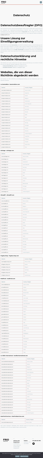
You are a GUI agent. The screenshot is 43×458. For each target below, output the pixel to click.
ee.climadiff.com (4, 219)
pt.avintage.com (4, 186)
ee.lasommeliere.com (5, 111)
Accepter (17, 456)
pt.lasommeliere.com (5, 125)
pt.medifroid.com (5, 341)
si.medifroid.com (4, 344)
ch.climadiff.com (4, 209)
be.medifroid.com (5, 289)
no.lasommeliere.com (5, 122)
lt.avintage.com (4, 178)
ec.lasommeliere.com (5, 141)
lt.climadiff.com (4, 230)
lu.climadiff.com (4, 233)
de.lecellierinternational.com (7, 375)
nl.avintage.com (4, 183)
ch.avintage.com (4, 161)
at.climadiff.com (4, 203)
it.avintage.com (4, 175)
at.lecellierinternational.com (7, 364)
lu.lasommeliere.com (5, 120)
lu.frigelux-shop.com (5, 275)
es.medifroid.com (5, 311)
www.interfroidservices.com (7, 422)
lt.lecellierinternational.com (7, 391)
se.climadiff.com (4, 246)
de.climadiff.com (4, 214)
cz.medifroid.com (5, 303)
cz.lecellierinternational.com (7, 372)
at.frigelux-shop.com (5, 264)
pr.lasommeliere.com (5, 144)
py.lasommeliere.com (5, 138)
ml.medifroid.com (5, 336)
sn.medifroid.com (5, 346)
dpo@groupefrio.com (5, 34)
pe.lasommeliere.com (5, 147)
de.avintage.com (4, 167)
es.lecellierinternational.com (7, 383)
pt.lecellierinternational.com (7, 404)
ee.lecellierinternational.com (7, 380)
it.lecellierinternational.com (7, 388)
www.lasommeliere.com (6, 90)
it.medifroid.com (4, 322)
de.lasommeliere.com (5, 106)
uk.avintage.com (4, 191)
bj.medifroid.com (5, 295)
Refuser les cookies (24, 456)
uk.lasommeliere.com (5, 133)
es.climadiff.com (4, 222)
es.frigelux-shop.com (5, 272)
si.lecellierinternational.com (7, 410)
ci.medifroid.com (4, 298)
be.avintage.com (4, 159)
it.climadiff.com (4, 228)
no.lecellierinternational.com (7, 402)
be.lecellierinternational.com (7, 366)
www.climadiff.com (5, 200)
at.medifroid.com (5, 287)
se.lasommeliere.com (5, 128)
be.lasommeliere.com (5, 98)
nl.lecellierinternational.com (7, 399)
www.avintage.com (5, 156)
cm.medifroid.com (5, 300)
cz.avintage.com (4, 164)
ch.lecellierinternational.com (7, 369)
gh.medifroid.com (5, 317)
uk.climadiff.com (4, 252)
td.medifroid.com (5, 349)
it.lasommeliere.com (5, 117)
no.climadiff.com (4, 241)
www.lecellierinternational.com (7, 361)
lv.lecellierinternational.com (7, 396)
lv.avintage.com (4, 180)
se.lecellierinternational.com (7, 407)
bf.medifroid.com (5, 292)
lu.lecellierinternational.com (7, 394)
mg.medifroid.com (5, 333)
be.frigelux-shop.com (5, 267)
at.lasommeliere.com (5, 95)
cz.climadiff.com (4, 211)
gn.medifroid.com (5, 319)
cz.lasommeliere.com (5, 103)
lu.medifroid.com (4, 327)
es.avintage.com (4, 172)
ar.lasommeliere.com (5, 93)
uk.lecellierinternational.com (7, 412)
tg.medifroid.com (5, 352)
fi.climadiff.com (4, 225)
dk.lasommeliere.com (5, 109)
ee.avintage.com (4, 169)
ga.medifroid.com (5, 314)
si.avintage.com (4, 188)
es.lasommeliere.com (5, 114)
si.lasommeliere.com (5, 130)
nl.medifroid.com (5, 338)
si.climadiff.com (4, 249)
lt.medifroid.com (4, 325)
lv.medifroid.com (4, 330)
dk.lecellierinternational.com (7, 377)
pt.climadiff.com (4, 244)
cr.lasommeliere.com (5, 136)
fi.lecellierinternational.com (7, 385)
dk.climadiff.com (4, 217)
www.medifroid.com (5, 284)
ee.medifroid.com (5, 308)
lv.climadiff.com (4, 236)
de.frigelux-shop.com (5, 269)
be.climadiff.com (4, 206)
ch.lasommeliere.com (5, 101)
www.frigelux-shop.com (6, 261)
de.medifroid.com (5, 306)
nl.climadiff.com (4, 238)
